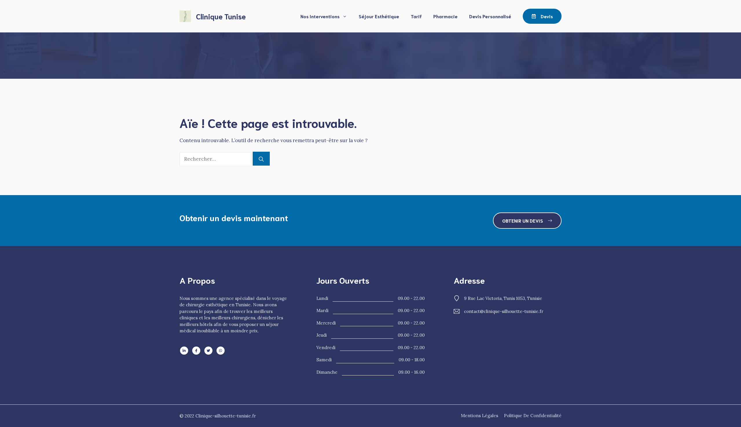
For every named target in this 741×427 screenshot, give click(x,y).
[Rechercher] (261, 159)
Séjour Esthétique (379, 16)
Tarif (416, 16)
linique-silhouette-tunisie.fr (227, 416)
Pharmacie (445, 16)
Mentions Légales (479, 415)
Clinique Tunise (221, 16)
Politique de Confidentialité (533, 415)
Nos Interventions (320, 16)
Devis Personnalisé (490, 16)
